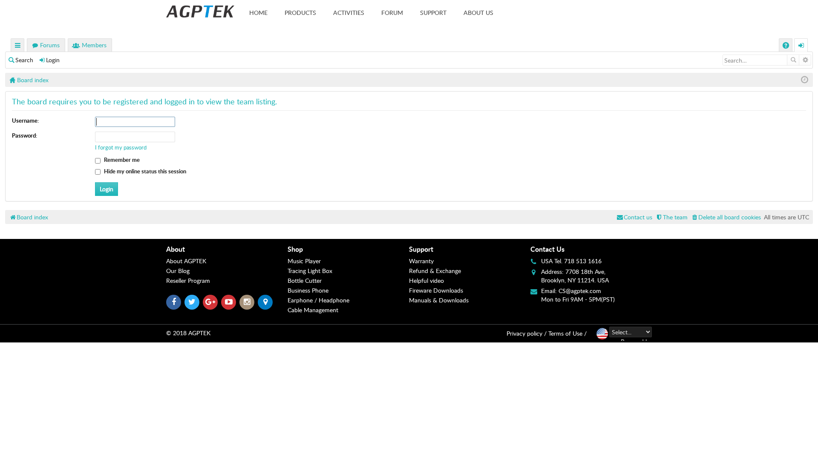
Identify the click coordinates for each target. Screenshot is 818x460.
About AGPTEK (186, 261)
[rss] (265, 302)
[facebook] (173, 302)
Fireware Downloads (436, 290)
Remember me (121, 160)
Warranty (421, 261)
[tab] (227, 249)
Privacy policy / (527, 333)
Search (24, 60)
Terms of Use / (567, 333)
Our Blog (178, 271)
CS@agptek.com (580, 291)
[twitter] (191, 302)
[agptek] (200, 11)
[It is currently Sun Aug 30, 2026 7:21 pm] (804, 80)
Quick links (18, 46)
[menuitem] (726, 217)
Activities (348, 13)
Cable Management (313, 310)
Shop (295, 249)
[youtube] (228, 302)
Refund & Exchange (435, 271)
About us (478, 13)
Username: (25, 120)
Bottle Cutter (305, 280)
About (175, 249)
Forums (50, 45)
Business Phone (308, 290)
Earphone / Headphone (318, 300)
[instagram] (246, 302)
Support (433, 13)
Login (53, 60)
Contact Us (547, 249)
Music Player (304, 261)
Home (258, 13)
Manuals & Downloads (439, 300)
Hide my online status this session (144, 171)
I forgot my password (121, 147)
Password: (24, 135)
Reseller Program (188, 280)
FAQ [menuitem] (786, 46)
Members (94, 45)
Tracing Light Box (310, 271)
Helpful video (426, 280)
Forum (392, 13)
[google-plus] (210, 302)
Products (300, 13)
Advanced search (805, 60)
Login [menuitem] (801, 46)
